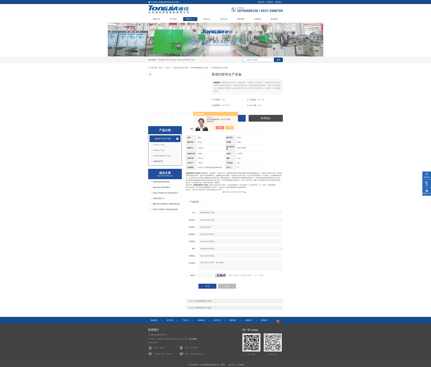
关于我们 (173, 19)
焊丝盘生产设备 (159, 145)
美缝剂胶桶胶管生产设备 (199, 68)
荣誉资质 (240, 19)
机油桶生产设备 (176, 60)
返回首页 (261, 2)
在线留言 (270, 2)
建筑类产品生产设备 (181, 68)
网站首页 (156, 19)
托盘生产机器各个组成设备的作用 (165, 209)
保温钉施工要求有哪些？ (162, 187)
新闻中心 (207, 19)
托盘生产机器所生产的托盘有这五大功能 (166, 193)
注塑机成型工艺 (158, 198)
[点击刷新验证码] (220, 275)
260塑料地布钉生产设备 (202, 308)
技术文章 (224, 19)
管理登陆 (241, 365)
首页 (160, 68)
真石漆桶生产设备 (164, 60)
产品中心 (188, 19)
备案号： (223, 365)
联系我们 (278, 2)
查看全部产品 (158, 161)
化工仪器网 (193, 339)
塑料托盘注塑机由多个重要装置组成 (166, 204)
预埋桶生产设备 (159, 150)
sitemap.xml (232, 365)
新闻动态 (201, 320)
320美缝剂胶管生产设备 (202, 301)
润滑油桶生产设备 (188, 60)
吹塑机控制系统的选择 (161, 182)
